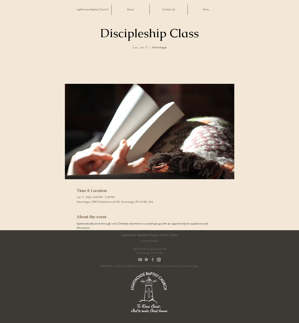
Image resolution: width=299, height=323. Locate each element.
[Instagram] (158, 259)
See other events (149, 67)
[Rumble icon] (146, 259)
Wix (196, 266)
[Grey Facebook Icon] (152, 259)
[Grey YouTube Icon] (140, 259)
